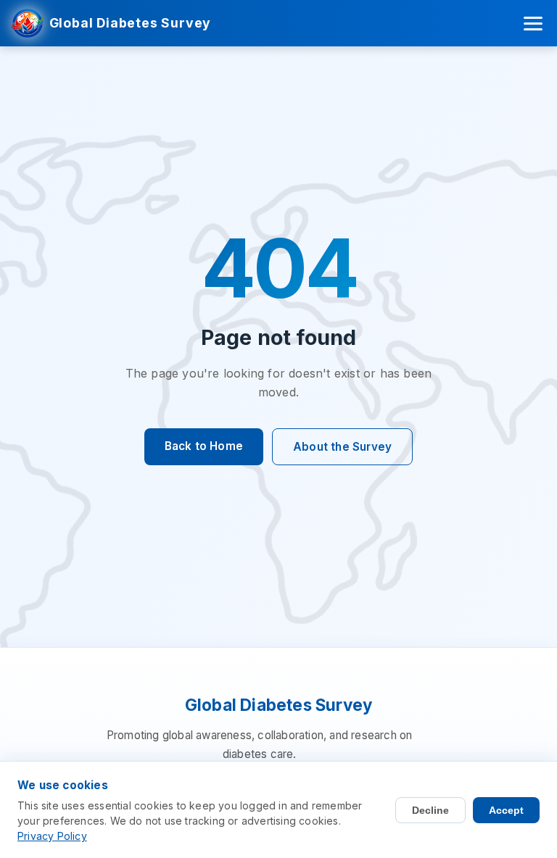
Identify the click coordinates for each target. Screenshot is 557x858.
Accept (506, 810)
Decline (430, 810)
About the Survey (342, 447)
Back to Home (204, 446)
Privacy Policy (52, 836)
